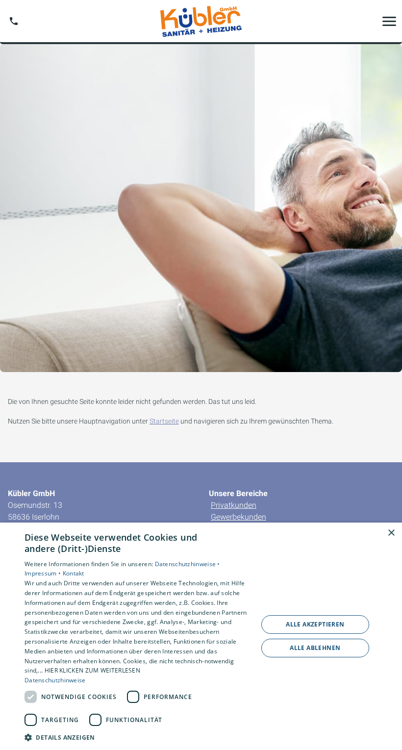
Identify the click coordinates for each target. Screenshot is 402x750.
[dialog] (201, 636)
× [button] (391, 533)
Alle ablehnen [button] (315, 648)
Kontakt (73, 573)
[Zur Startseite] (201, 21)
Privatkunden (233, 505)
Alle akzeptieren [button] (315, 624)
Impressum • (44, 573)
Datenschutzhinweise (55, 680)
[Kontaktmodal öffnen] (14, 21)
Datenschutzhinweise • (187, 564)
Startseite (164, 421)
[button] (389, 21)
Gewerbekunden (238, 517)
